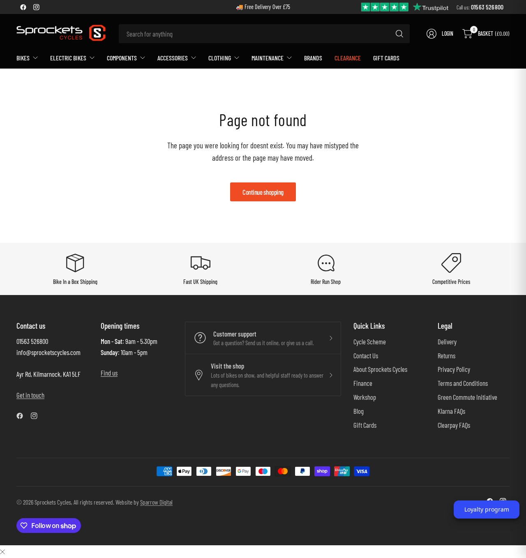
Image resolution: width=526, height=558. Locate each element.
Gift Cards (364, 425)
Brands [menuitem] (313, 58)
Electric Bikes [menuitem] (68, 58)
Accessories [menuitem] (172, 58)
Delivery (447, 341)
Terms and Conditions (463, 383)
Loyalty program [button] (486, 509)
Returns (446, 355)
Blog (358, 411)
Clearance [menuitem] (348, 58)
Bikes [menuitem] (23, 58)
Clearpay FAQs (454, 425)
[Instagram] (36, 7)
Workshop (364, 397)
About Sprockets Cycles (380, 369)
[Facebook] (23, 7)
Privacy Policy (454, 369)
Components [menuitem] (122, 58)
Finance (362, 383)
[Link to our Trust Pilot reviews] (405, 6)
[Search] (399, 33)
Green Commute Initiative (467, 397)
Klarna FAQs (451, 411)
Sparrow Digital (156, 502)
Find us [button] (109, 373)
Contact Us (365, 355)
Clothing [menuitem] (219, 58)
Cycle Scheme (369, 341)
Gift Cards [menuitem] (386, 58)
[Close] (2, 551)
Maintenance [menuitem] (267, 58)
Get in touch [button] (30, 395)
